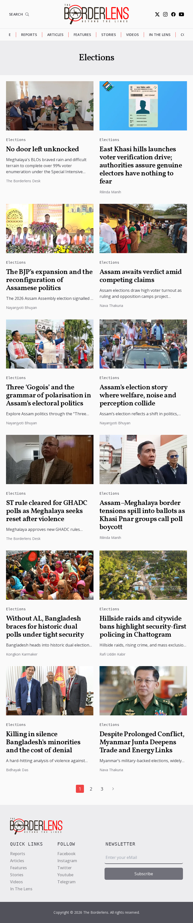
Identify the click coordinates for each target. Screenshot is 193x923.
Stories (108, 34)
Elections (16, 140)
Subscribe (143, 873)
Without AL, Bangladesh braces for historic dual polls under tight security (45, 627)
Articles (55, 34)
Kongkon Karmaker (21, 654)
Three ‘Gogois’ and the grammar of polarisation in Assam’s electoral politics (48, 396)
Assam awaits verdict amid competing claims (141, 276)
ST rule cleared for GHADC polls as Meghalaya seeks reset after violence (46, 511)
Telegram (66, 882)
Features (82, 34)
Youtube (65, 875)
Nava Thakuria (111, 305)
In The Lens (159, 34)
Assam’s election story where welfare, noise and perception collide (138, 396)
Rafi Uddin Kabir (112, 654)
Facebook (66, 853)
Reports (29, 34)
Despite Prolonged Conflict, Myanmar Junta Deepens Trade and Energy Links (142, 742)
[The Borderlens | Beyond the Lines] (96, 14)
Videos (132, 34)
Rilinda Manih (110, 192)
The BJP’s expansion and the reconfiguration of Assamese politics (49, 280)
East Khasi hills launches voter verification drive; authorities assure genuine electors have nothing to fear (141, 166)
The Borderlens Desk (23, 180)
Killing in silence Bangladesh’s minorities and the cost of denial (43, 742)
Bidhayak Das (17, 769)
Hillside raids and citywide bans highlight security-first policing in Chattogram (143, 627)
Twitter (64, 867)
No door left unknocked (42, 150)
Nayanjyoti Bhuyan (21, 307)
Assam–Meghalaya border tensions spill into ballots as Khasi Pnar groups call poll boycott (142, 515)
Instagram (67, 860)
